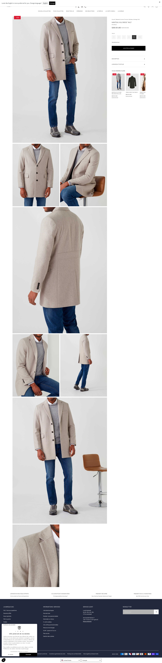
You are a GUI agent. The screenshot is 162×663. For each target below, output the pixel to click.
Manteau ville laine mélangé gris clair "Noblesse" (116, 93)
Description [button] (115, 59)
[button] (44, 11)
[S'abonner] (156, 612)
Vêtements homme (120, 19)
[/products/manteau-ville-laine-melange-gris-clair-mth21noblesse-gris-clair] (118, 82)
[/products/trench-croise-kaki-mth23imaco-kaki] (132, 82)
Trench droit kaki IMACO (132, 92)
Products (126, 19)
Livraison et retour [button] (118, 64)
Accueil (113, 19)
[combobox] (70, 660)
